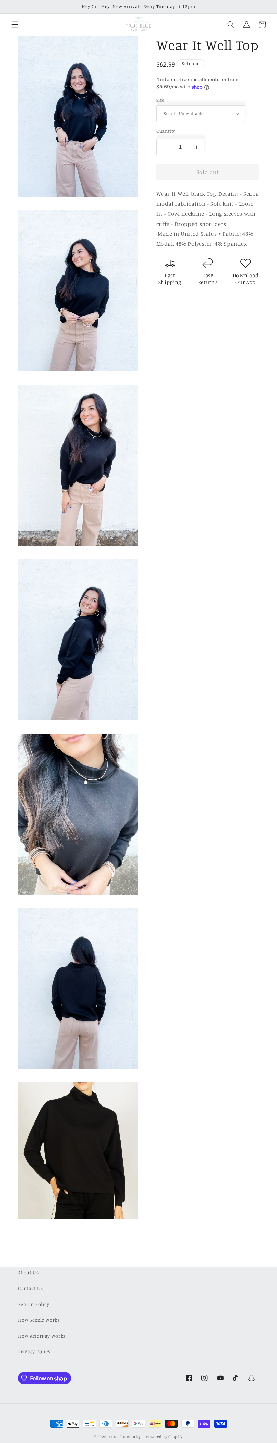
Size (160, 100)
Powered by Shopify (164, 1436)
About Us (28, 1272)
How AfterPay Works (42, 1336)
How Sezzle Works (39, 1320)
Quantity (165, 131)
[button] (15, 24)
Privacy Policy (34, 1351)
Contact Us (30, 1288)
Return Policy (33, 1304)
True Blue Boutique (126, 1436)
